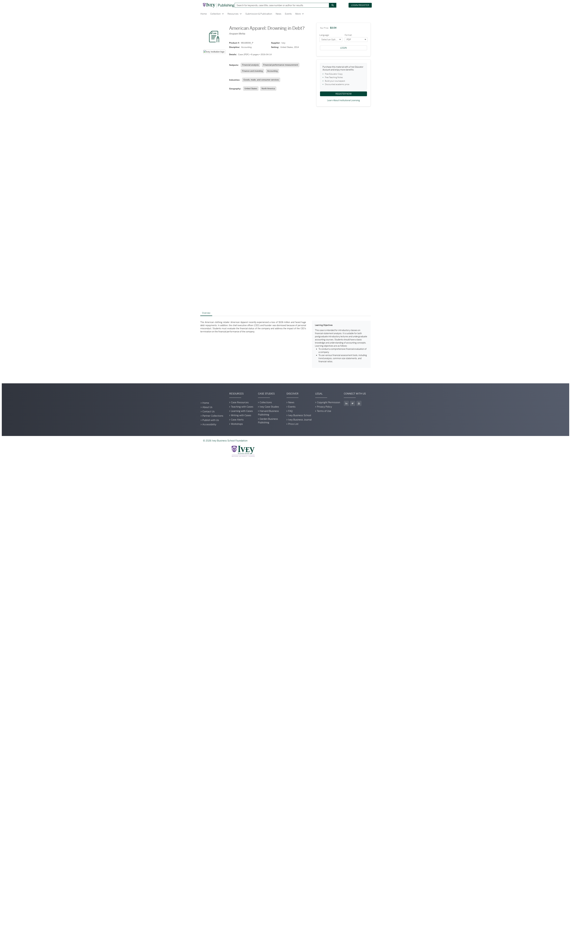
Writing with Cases (241, 415)
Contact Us (208, 411)
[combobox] (281, 5)
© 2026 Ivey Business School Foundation (225, 440)
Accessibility (209, 424)
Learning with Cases (242, 411)
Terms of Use (324, 411)
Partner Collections (212, 415)
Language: (324, 35)
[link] (251, 65)
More (298, 13)
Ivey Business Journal (300, 419)
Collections (266, 402)
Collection (215, 13)
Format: (348, 35)
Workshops (237, 424)
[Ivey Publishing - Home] (218, 5)
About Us (207, 407)
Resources (233, 13)
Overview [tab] (206, 313)
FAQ (290, 411)
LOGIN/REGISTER (360, 5)
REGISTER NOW (343, 93)
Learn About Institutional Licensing (343, 100)
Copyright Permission (328, 402)
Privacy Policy (324, 406)
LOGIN (343, 47)
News (278, 13)
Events (288, 13)
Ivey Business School (299, 415)
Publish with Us (210, 420)
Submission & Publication (258, 13)
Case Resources (240, 402)
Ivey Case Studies (269, 406)
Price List (293, 424)
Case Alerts (237, 419)
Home (203, 13)
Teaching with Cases (242, 406)
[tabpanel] (285, 344)
